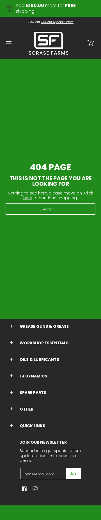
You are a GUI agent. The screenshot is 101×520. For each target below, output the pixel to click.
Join (73, 473)
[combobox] (50, 209)
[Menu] (9, 43)
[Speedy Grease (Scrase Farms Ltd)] (48, 43)
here (27, 198)
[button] (90, 43)
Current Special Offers (57, 22)
